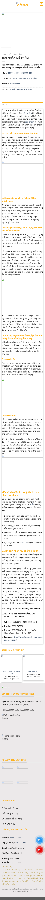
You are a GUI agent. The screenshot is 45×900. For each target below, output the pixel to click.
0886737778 (15, 83)
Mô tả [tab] (4, 105)
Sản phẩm (17, 54)
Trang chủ (6, 54)
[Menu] (3, 4)
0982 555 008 (26, 73)
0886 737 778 (15, 837)
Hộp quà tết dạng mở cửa (11, 672)
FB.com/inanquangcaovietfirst (25, 78)
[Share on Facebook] (8, 94)
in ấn (32, 504)
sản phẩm (27, 113)
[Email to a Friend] (16, 94)
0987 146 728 (13, 73)
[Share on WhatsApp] (4, 94)
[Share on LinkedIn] (25, 94)
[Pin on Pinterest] (20, 94)
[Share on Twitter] (12, 94)
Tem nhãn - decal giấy (24, 89)
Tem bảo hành (33, 671)
